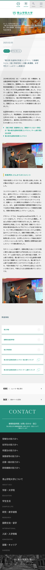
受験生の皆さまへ (10, 438)
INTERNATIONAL (9, 528)
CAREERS (6, 550)
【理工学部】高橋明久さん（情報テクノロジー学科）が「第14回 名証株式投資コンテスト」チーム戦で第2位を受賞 (23, 130)
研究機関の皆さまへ (11, 467)
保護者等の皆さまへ (11, 456)
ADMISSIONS (7, 539)
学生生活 (6, 501)
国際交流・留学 (9, 522)
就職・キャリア (9, 544)
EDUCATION (7, 495)
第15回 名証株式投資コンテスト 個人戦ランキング (19, 360)
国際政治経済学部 (9, 340)
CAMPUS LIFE (7, 506)
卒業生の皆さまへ (10, 450)
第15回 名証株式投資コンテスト (16, 136)
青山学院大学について (12, 479)
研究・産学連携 (9, 511)
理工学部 (6, 330)
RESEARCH (6, 517)
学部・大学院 (8, 490)
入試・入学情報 (9, 533)
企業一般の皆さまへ (11, 462)
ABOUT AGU (7, 484)
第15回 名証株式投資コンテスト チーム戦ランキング (19, 370)
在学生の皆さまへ (16, 51)
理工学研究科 (8, 350)
